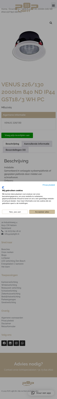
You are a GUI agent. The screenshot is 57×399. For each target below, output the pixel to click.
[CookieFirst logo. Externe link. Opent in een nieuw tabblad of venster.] (3, 187)
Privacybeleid (49, 185)
